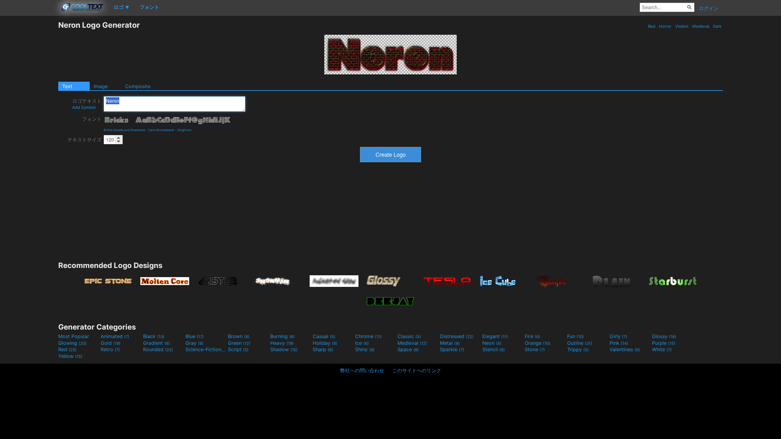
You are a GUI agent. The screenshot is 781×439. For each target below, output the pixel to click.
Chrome (368, 336)
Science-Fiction (205, 349)
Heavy (282, 343)
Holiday (325, 343)
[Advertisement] (29, 111)
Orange (537, 343)
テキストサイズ (84, 140)
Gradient (156, 343)
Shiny (365, 349)
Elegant (495, 336)
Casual (324, 336)
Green (239, 343)
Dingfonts (184, 130)
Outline (579, 343)
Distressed (457, 336)
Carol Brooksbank (161, 130)
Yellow (70, 356)
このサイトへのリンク (416, 370)
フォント (92, 119)
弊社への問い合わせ (362, 370)
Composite (137, 86)
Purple (663, 343)
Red (652, 26)
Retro (110, 349)
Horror (665, 26)
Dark (717, 26)
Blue (194, 336)
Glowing (72, 343)
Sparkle (452, 349)
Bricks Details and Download (124, 130)
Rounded (158, 349)
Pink (619, 343)
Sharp (323, 349)
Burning (282, 336)
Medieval (701, 26)
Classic (409, 336)
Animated (115, 336)
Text (67, 86)
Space (408, 349)
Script (238, 349)
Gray (194, 343)
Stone (535, 349)
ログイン (708, 8)
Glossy (664, 336)
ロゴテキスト (87, 104)
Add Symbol (83, 107)
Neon (492, 343)
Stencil (493, 349)
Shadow (284, 349)
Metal (450, 343)
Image (101, 86)
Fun (575, 336)
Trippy (578, 349)
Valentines (625, 349)
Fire (532, 336)
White (662, 349)
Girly (618, 336)
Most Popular (73, 336)
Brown (239, 336)
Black (153, 336)
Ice (362, 343)
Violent (682, 26)
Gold (111, 343)
